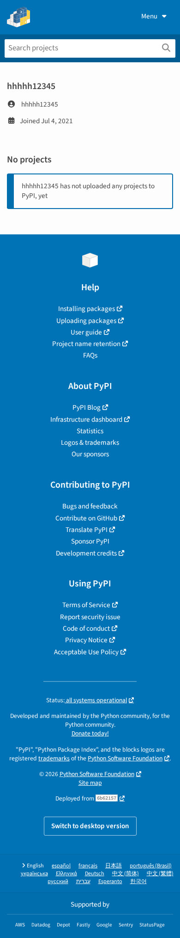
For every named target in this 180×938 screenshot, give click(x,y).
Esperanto (110, 881)
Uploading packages (86, 321)
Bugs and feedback (90, 506)
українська (34, 874)
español (61, 866)
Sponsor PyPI (90, 541)
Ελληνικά (66, 874)
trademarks (54, 758)
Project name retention (86, 344)
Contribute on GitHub (86, 518)
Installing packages (86, 309)
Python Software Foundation (125, 758)
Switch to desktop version (90, 826)
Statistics (90, 431)
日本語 (113, 866)
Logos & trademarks (90, 442)
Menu (149, 16)
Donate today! (90, 733)
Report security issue (90, 617)
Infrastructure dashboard (86, 419)
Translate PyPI (87, 530)
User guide (86, 332)
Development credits (86, 553)
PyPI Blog (86, 407)
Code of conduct (86, 628)
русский (58, 881)
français (87, 866)
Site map (90, 782)
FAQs (90, 355)
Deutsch (94, 874)
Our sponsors (90, 454)
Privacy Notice (86, 640)
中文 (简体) (125, 874)
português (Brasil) (151, 866)
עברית (83, 881)
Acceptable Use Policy (86, 652)
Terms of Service (86, 605)
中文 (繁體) (160, 874)
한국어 (138, 881)
